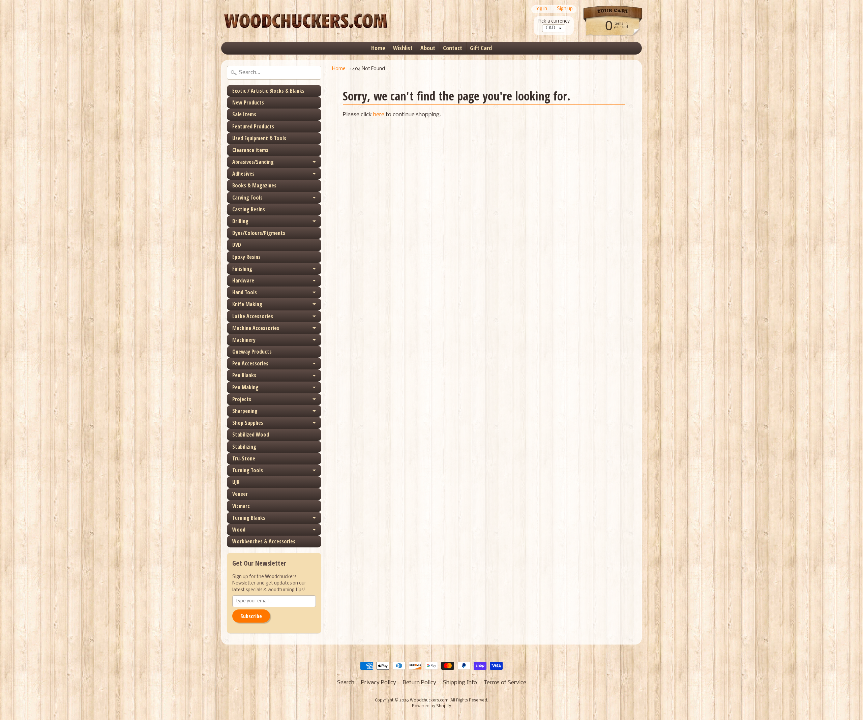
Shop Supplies (247, 422)
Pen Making (245, 387)
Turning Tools (247, 470)
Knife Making (247, 304)
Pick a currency (554, 21)
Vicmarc (241, 506)
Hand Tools (244, 292)
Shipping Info (460, 683)
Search (345, 683)
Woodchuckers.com (429, 700)
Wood (238, 529)
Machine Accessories (255, 328)
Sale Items (244, 114)
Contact (452, 48)
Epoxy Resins (246, 257)
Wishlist (403, 48)
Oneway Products (252, 351)
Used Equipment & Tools (259, 138)
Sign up (565, 9)
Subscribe (251, 616)
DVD (236, 244)
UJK (235, 482)
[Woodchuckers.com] (305, 21)
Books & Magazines (254, 185)
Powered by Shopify (431, 706)
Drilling (240, 221)
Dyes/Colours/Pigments (258, 233)
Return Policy (419, 683)
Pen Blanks (244, 375)
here (378, 115)
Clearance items (250, 150)
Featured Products (253, 126)
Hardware (243, 280)
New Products (248, 102)
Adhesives (243, 173)
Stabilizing (244, 446)
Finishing (242, 268)
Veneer (240, 494)
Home (378, 48)
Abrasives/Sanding (253, 162)
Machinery (244, 339)
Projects (241, 399)
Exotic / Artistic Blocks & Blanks (268, 90)
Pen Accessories (250, 363)
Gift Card (481, 48)
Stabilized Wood (250, 434)
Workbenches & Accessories (263, 541)
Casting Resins (248, 209)
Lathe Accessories (252, 316)
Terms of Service (505, 683)
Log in (541, 9)
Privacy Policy (378, 683)
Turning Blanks (248, 517)
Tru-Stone (243, 458)
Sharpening (245, 411)
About (427, 48)
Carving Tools (247, 197)
